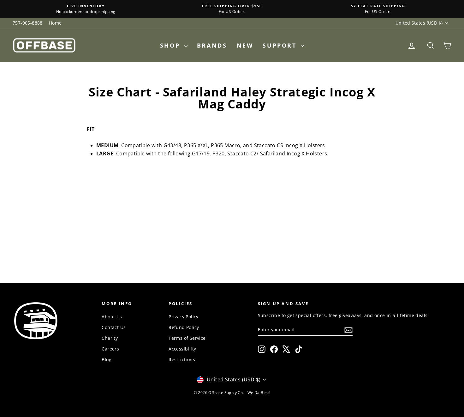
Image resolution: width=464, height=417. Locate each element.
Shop (171, 45)
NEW (245, 45)
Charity (110, 338)
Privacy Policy (184, 317)
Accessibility (182, 349)
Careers (110, 349)
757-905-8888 (28, 23)
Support (281, 45)
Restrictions (182, 359)
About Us (112, 317)
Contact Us (114, 327)
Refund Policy (184, 327)
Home (55, 23)
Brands (212, 45)
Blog (106, 359)
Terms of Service (187, 338)
